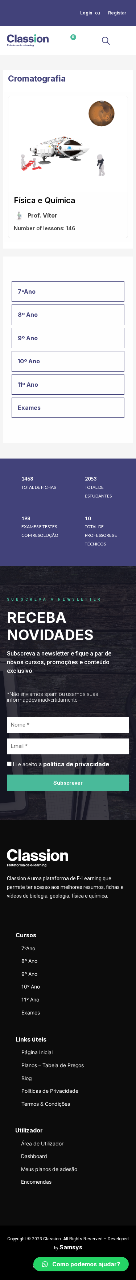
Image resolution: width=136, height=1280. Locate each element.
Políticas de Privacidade (49, 1091)
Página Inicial (37, 1052)
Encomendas (36, 1182)
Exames (30, 1012)
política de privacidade (76, 764)
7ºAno (28, 948)
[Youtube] (9, 21)
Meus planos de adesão (49, 1169)
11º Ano (30, 999)
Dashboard (34, 1156)
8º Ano (29, 961)
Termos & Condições (45, 1104)
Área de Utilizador (42, 1143)
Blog (26, 1078)
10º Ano (30, 986)
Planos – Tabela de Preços (52, 1065)
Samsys (70, 1247)
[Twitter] (9, 12)
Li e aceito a (61, 764)
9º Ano (29, 974)
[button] (122, 40)
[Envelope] (18, 12)
